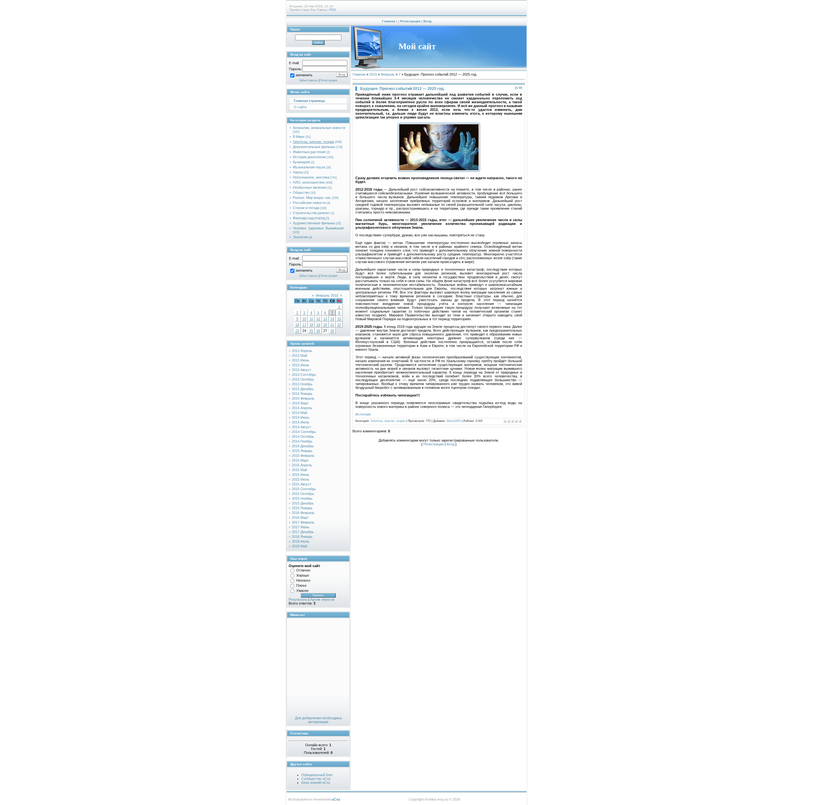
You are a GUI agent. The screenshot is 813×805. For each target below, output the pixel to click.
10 (304, 319)
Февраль (388, 74)
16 (297, 325)
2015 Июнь (300, 475)
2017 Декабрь (303, 532)
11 (311, 319)
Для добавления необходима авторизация (318, 720)
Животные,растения (309, 152)
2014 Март (300, 403)
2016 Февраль (303, 513)
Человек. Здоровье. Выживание (318, 228)
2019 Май (299, 546)
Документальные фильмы (314, 147)
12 (318, 319)
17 (304, 325)
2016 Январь (302, 508)
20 (325, 325)
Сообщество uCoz (316, 779)
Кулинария (301, 162)
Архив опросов (322, 599)
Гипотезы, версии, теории (313, 142)
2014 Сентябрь (304, 432)
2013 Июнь (300, 360)
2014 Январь (302, 394)
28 (332, 331)
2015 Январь (302, 451)
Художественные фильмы (314, 223)
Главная (388, 21)
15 (339, 319)
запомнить (303, 75)
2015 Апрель (302, 465)
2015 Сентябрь (304, 489)
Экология (300, 237)
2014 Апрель (302, 408)
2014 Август (301, 427)
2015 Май (299, 470)
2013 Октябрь (303, 379)
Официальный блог (317, 775)
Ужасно (302, 590)
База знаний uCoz (315, 782)
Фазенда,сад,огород (309, 218)
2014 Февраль (303, 398)
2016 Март (300, 517)
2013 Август (301, 370)
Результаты (298, 599)
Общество (301, 192)
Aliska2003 (454, 421)
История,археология (309, 157)
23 (297, 331)
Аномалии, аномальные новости (319, 128)
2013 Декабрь (303, 389)
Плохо (301, 585)
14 (332, 319)
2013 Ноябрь (302, 384)
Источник (363, 414)
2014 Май (299, 413)
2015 (373, 74)
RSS (332, 9)
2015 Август (301, 484)
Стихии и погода (306, 208)
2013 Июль (300, 365)
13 (325, 319)
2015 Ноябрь (302, 498)
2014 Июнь (300, 417)
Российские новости (309, 203)
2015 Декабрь (303, 503)
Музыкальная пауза (309, 167)
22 (339, 325)
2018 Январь (302, 536)
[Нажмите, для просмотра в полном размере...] (439, 170)
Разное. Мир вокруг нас (312, 198)
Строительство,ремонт (311, 213)
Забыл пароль (308, 80)
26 (318, 331)
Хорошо (302, 575)
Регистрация (410, 21)
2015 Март (300, 460)
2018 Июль (300, 541)
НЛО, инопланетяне (309, 182)
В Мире (299, 137)
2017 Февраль (303, 522)
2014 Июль (300, 422)
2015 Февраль (303, 455)
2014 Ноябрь (302, 441)
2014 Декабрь (303, 446)
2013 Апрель (302, 351)
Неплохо (303, 580)
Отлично (303, 570)
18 (311, 325)
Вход (427, 21)
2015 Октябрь (303, 494)
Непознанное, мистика (311, 177)
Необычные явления (309, 187)
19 (318, 325)
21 (332, 325)
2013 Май (299, 355)
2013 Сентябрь (304, 374)
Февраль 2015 (327, 295)
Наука (298, 172)
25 (311, 331)
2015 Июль (300, 479)
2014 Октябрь (303, 436)
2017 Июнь (300, 527)
